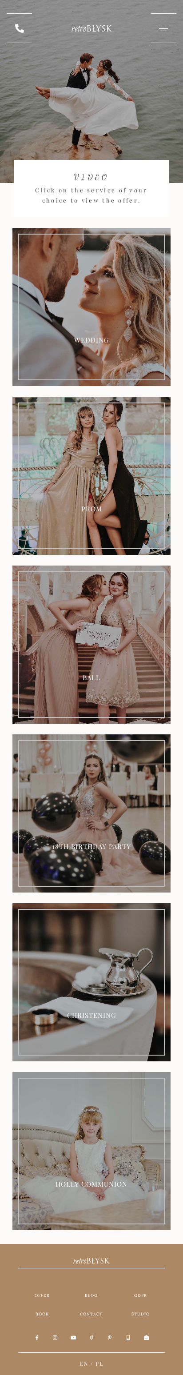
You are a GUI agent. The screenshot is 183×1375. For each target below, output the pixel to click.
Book (42, 1313)
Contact (91, 1313)
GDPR (140, 1295)
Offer (42, 1295)
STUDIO (140, 1313)
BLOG (91, 1295)
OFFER (92, 334)
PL (99, 1363)
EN (84, 1363)
